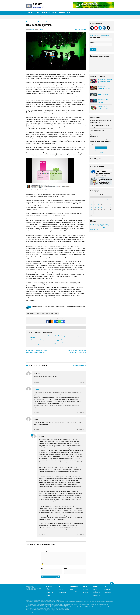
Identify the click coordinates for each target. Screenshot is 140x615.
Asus (95, 229)
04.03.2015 (37, 412)
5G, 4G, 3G (61, 589)
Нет (93, 144)
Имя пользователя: (95, 37)
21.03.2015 (42, 534)
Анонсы (95, 588)
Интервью (95, 591)
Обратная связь (107, 592)
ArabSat (108, 225)
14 (104, 204)
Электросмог (96, 594)
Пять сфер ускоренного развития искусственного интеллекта (104, 101)
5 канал (98, 229)
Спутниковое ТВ (49, 592)
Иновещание (42, 21)
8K (95, 224)
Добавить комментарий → (79, 365)
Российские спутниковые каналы (48, 313)
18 (95, 207)
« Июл (91, 215)
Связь (38, 12)
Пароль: (92, 42)
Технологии (86, 588)
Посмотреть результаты (101, 150)
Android (98, 225)
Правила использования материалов (53, 600)
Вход (91, 35)
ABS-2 (105, 225)
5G (102, 225)
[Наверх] (112, 583)
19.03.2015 (37, 429)
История (86, 591)
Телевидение (30, 12)
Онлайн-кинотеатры (50, 591)
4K (104, 227)
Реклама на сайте (108, 591)
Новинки (72, 588)
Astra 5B (92, 224)
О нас (68, 12)
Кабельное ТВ (49, 594)
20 (101, 207)
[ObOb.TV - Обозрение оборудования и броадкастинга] (37, 5)
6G (96, 228)
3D (98, 228)
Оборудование (46, 12)
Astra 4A (102, 224)
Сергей (36, 389)
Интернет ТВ (48, 589)
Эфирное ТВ (48, 595)
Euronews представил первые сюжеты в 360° (44, 344)
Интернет (61, 588)
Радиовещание (62, 591)
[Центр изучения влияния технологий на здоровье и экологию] (93, 7)
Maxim (32, 29)
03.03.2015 (40, 29)
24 (91, 210)
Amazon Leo (92, 228)
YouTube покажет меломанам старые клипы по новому (47, 342)
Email (66, 568)
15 (107, 204)
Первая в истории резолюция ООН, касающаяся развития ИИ (105, 81)
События (86, 589)
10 (91, 204)
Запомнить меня (96, 47)
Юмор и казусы (96, 595)
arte (95, 225)
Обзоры (72, 589)
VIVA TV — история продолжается (41, 338)
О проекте (106, 588)
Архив (101, 152)
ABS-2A (91, 229)
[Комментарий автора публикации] (32, 435)
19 (98, 207)
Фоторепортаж (96, 592)
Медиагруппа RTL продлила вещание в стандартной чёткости (49, 340)
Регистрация (97, 35)
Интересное (62, 12)
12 (98, 204)
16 (110, 204)
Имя (42, 568)
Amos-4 (108, 228)
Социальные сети (62, 592)
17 (91, 207)
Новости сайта (107, 589)
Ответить (81, 382)
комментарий (45, 550)
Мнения (95, 589)
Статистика (49, 21)
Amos (98, 224)
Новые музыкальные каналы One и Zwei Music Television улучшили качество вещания (56, 336)
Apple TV (106, 224)
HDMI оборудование (75, 591)
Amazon (91, 225)
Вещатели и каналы (32, 21)
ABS (101, 228)
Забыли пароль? (105, 35)
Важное (54, 12)
